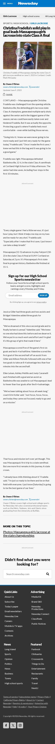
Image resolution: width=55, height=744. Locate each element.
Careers (8, 621)
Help (15, 706)
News (7, 668)
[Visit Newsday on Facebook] (6, 725)
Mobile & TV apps (13, 626)
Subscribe (9, 601)
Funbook (35, 649)
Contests (9, 630)
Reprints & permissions (23, 703)
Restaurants (37, 673)
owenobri (35, 87)
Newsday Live (11, 616)
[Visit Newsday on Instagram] (20, 725)
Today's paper (11, 606)
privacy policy (41, 302)
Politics (8, 663)
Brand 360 (36, 601)
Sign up (43, 295)
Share (9, 94)
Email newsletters (13, 611)
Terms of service (10, 697)
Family (34, 678)
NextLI (34, 688)
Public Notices (38, 623)
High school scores (31, 16)
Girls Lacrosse (10, 16)
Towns (8, 678)
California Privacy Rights (14, 700)
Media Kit (36, 596)
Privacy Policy (44, 697)
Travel (34, 683)
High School (21, 23)
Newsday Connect (40, 614)
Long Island (10, 649)
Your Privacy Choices (37, 706)
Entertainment (38, 668)
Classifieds (36, 618)
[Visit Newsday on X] (13, 725)
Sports (7, 23)
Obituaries (36, 654)
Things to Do (37, 663)
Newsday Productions (37, 607)
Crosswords (37, 659)
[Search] (47, 574)
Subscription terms (27, 697)
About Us (9, 596)
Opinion (8, 659)
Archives (9, 635)
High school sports (14, 683)
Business (9, 673)
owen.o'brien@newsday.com (15, 87)
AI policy (22, 706)
